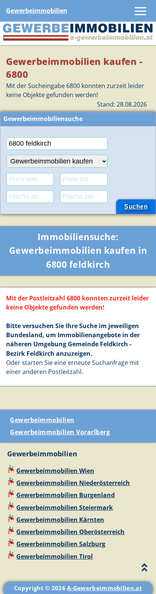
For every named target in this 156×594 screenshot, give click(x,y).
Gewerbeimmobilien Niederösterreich (73, 483)
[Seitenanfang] (144, 569)
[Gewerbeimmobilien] (78, 40)
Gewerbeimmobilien (36, 10)
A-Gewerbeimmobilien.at (104, 588)
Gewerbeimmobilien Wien (55, 471)
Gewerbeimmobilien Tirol (54, 556)
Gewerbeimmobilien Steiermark (64, 507)
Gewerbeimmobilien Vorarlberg (60, 432)
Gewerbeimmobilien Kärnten (60, 519)
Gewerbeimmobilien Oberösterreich (70, 532)
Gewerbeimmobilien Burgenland (65, 495)
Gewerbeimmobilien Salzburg (60, 544)
